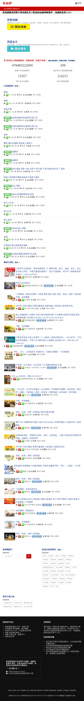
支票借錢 (68, 582)
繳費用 (15, 152)
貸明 (74, 695)
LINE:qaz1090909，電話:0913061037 (26, 376)
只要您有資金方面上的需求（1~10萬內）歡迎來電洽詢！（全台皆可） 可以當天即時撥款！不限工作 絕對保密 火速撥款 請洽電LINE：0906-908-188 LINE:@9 (48, 340)
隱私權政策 (53, 690)
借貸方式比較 (12, 690)
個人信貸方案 (28, 606)
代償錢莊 (67, 567)
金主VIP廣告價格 (31, 690)
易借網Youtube (53, 695)
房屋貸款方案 (7, 606)
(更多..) (17, 86)
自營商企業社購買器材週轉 (15, 245)
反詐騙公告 (13, 668)
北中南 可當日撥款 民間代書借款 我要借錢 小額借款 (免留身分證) (44, 306)
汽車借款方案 (18, 602)
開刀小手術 (9, 203)
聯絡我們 (73, 690)
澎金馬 (30, 239)
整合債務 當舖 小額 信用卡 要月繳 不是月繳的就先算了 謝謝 (38, 169)
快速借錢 (60, 563)
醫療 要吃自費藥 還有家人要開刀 (18, 143)
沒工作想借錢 (54, 574)
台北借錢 (45, 571)
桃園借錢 (62, 578)
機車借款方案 (28, 602)
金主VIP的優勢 (21, 690)
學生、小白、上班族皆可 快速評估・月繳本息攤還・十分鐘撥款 (42, 352)
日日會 (74, 567)
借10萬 (68, 571)
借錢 (44, 555)
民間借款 (68, 559)
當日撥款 (45, 574)
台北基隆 (28, 95)
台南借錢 (60, 582)
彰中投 (30, 188)
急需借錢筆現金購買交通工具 (25, 118)
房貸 (52, 586)
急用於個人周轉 (19, 228)
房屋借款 (45, 586)
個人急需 (8, 220)
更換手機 (8, 109)
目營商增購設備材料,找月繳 (24, 254)
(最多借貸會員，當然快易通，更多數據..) (62, 60)
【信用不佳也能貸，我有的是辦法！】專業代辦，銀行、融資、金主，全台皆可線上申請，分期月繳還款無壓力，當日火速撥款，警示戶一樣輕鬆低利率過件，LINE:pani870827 (48, 271)
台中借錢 (45, 582)
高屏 (27, 112)
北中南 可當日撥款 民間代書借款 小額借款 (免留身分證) (40, 447)
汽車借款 (45, 559)
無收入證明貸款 (70, 574)
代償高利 (45, 563)
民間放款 (69, 578)
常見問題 (46, 690)
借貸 (57, 586)
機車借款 (60, 559)
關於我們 (40, 690)
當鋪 (57, 555)
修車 (6, 135)
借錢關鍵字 (62, 695)
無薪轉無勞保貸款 (48, 567)
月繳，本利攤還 (23, 326)
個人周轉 (16, 186)
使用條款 (59, 690)
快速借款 (53, 563)
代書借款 (71, 555)
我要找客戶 (16, 8)
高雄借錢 (54, 578)
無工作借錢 (59, 567)
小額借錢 (63, 555)
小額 (62, 574)
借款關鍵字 (69, 695)
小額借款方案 (7, 602)
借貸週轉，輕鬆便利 (24, 510)
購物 (6, 92)
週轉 (6, 101)
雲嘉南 (41, 379)
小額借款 (50, 555)
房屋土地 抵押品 (23, 283)
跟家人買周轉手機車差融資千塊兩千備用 (21, 177)
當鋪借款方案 (18, 606)
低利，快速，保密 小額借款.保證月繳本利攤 (35, 412)
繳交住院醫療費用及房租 (23, 194)
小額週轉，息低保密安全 (26, 489)
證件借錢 (60, 571)
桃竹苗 (29, 103)
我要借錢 (9, 8)
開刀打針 (8, 211)
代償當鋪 (53, 571)
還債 (6, 237)
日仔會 (68, 563)
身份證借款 (46, 578)
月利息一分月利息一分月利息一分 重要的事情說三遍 (39, 365)
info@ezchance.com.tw (17, 671)
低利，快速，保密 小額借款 (28, 455)
